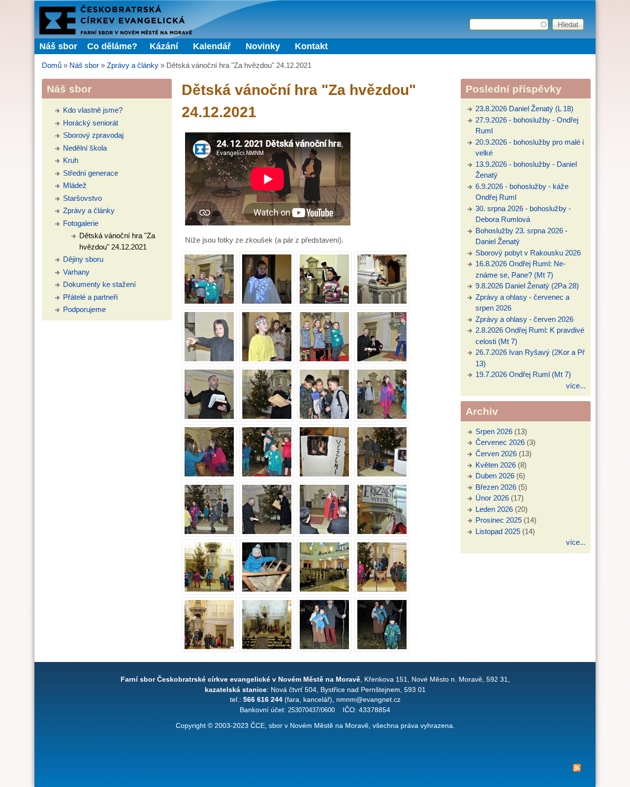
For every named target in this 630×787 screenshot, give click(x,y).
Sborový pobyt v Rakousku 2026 (528, 253)
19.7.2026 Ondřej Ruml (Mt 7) (523, 374)
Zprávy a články (132, 65)
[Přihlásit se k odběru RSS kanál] (315, 769)
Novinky (263, 46)
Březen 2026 (495, 487)
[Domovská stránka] (115, 32)
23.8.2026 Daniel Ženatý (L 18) (524, 108)
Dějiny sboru (83, 259)
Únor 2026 (492, 498)
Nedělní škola (85, 148)
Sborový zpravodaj (93, 135)
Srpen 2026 (493, 431)
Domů (52, 65)
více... (576, 385)
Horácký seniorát (90, 123)
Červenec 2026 (500, 442)
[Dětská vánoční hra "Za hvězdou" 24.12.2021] (209, 279)
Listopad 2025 (497, 531)
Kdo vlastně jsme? (93, 110)
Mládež (75, 185)
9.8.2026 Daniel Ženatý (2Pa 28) (527, 286)
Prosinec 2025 (498, 520)
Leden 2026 (494, 509)
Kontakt (311, 46)
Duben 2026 (494, 476)
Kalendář (212, 46)
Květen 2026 (495, 465)
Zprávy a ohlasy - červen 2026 (524, 319)
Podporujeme (84, 309)
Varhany (76, 272)
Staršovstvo (82, 198)
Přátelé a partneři (90, 297)
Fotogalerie (80, 223)
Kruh (70, 160)
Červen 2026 (496, 453)
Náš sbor (84, 65)
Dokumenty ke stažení (99, 284)
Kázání (164, 46)
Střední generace (90, 173)
